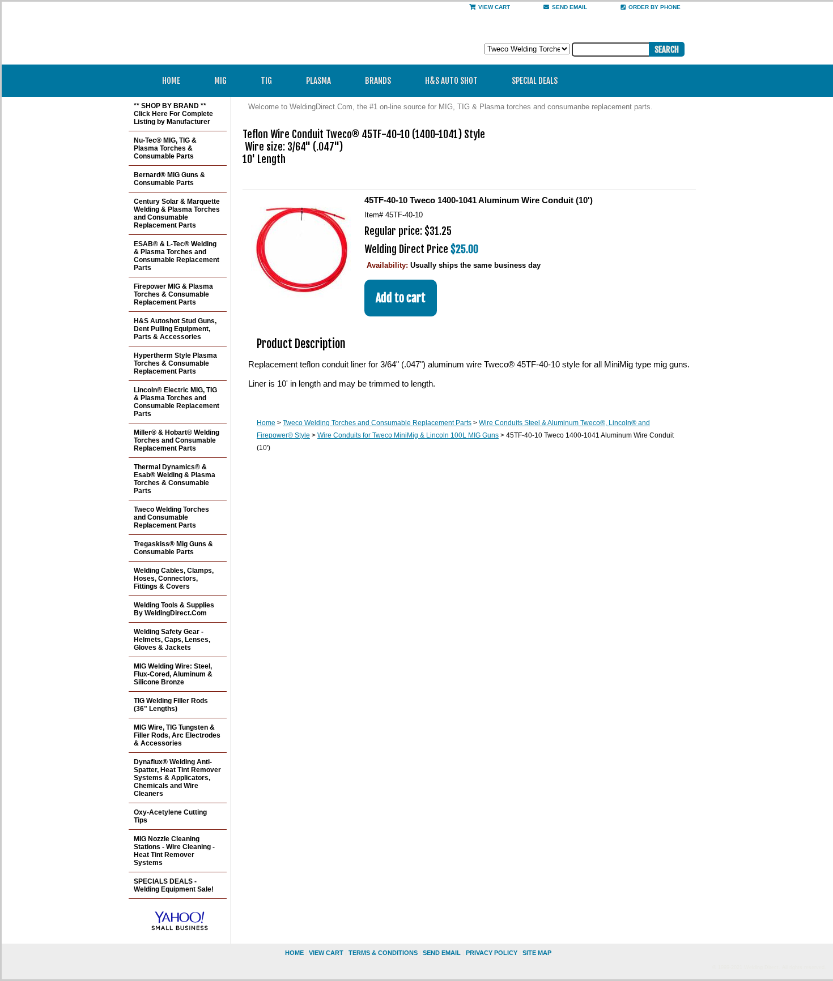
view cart (326, 952)
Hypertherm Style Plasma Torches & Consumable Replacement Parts (175, 363)
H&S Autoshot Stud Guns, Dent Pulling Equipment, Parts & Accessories (175, 329)
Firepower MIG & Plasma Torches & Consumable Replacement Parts (173, 294)
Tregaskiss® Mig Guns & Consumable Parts (173, 548)
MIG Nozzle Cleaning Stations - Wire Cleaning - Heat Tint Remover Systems (174, 851)
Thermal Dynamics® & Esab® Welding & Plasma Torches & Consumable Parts (174, 479)
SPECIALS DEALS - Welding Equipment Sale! (174, 885)
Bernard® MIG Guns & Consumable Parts (169, 179)
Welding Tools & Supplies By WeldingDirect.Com (174, 609)
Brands (378, 80)
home (294, 952)
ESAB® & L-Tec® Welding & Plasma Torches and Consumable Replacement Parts (176, 256)
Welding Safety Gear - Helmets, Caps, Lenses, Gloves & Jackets (172, 640)
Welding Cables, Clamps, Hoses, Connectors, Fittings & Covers (174, 578)
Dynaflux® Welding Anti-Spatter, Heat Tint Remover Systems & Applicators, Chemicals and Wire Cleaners (177, 778)
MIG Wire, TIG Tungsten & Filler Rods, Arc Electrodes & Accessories (177, 735)
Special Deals (535, 80)
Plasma (318, 80)
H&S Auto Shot (451, 80)
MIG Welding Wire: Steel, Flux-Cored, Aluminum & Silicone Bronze (173, 674)
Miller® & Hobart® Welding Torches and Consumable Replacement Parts (176, 440)
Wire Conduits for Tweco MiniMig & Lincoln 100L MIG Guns (408, 435)
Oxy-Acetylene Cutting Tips (170, 816)
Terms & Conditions (383, 952)
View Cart (494, 7)
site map (536, 952)
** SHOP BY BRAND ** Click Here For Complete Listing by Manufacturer (173, 114)
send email (569, 7)
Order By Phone (654, 7)
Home (171, 80)
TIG (266, 80)
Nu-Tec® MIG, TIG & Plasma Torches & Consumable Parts (165, 148)
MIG (220, 80)
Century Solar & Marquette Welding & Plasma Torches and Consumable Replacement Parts (177, 213)
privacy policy (491, 952)
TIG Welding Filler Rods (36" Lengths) (171, 705)
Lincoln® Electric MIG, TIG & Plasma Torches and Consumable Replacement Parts (176, 402)
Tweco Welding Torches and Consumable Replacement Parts (377, 423)
